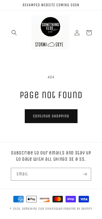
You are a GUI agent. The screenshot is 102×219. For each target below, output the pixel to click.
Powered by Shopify (77, 209)
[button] (14, 33)
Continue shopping (51, 116)
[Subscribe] (85, 174)
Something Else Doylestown (42, 209)
